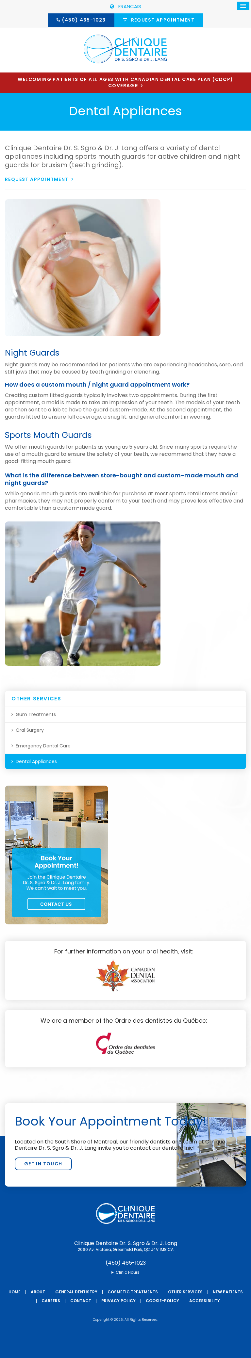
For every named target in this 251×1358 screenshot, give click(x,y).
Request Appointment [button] (161, 20)
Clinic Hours (128, 1272)
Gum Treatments (36, 714)
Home (14, 1292)
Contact (80, 1300)
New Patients (228, 1292)
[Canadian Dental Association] (125, 990)
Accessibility (204, 1300)
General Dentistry (76, 1292)
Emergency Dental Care (43, 746)
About (38, 1292)
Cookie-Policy (162, 1300)
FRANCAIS (128, 6)
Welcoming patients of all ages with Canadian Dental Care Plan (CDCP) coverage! (125, 82)
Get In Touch (43, 1163)
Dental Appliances (36, 761)
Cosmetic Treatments (133, 1292)
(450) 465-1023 (84, 20)
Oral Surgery (30, 730)
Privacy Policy (118, 1300)
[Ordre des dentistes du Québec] (125, 1057)
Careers (51, 1300)
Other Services (185, 1292)
